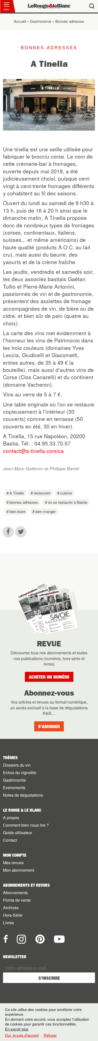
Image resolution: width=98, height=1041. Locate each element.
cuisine (66, 492)
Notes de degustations (23, 795)
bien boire (17, 511)
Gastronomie (40, 21)
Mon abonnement (18, 870)
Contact (10, 840)
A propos (11, 817)
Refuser (50, 1035)
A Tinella (17, 492)
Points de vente (17, 900)
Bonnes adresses (69, 21)
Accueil (20, 21)
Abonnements (15, 892)
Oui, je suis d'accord (21, 1035)
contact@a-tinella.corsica (33, 450)
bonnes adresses (24, 502)
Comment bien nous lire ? (26, 825)
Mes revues (13, 862)
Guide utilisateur (17, 832)
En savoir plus (16, 1028)
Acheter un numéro (49, 677)
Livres (8, 922)
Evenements (14, 787)
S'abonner (49, 726)
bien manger (45, 511)
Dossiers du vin (17, 765)
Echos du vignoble (19, 772)
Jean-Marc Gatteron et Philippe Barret (41, 468)
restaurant (42, 492)
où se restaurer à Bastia (67, 502)
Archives (11, 907)
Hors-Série (12, 915)
